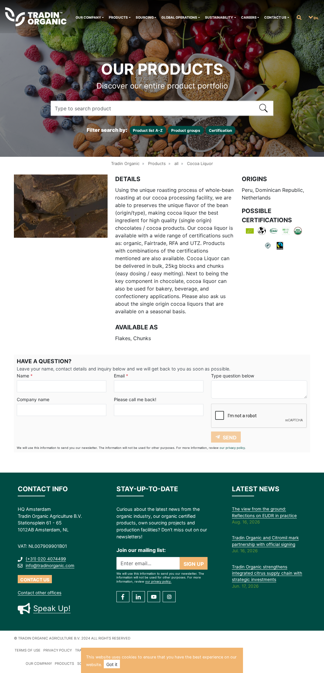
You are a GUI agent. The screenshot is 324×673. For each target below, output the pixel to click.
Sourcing (145, 17)
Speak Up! (52, 608)
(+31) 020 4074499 (46, 558)
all (176, 163)
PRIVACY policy (57, 650)
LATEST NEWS (255, 489)
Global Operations (179, 17)
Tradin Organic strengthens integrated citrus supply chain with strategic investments (267, 573)
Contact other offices (39, 592)
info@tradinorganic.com (50, 565)
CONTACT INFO (43, 489)
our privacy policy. (233, 448)
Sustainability (219, 17)
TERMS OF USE (27, 650)
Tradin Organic (125, 163)
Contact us (275, 17)
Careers (249, 17)
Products (118, 17)
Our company (88, 17)
